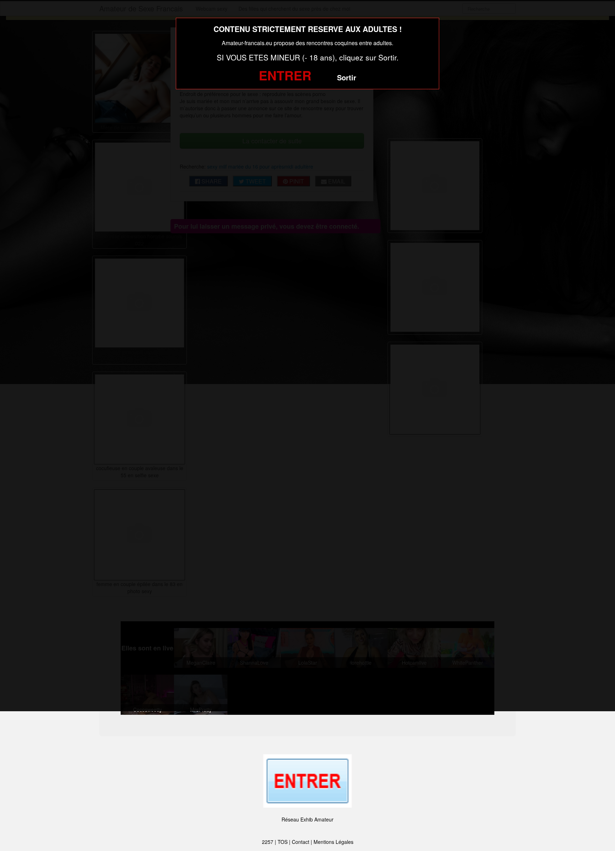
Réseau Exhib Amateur (307, 819)
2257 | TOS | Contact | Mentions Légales (307, 841)
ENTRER (285, 75)
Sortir (346, 77)
